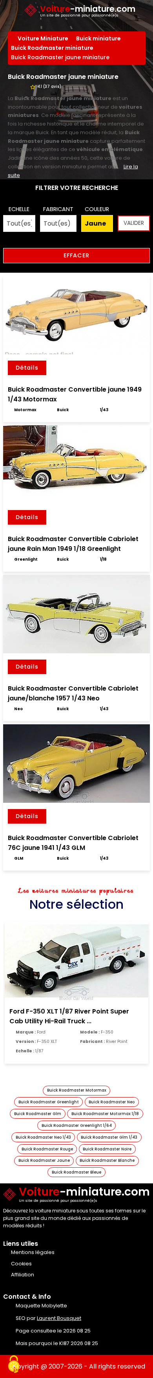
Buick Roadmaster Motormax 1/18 (105, 1113)
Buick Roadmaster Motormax (76, 1090)
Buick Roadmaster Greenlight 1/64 (77, 1125)
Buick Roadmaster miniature (52, 48)
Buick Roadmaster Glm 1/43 (109, 1137)
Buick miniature (98, 38)
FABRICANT (58, 209)
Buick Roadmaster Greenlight (48, 1102)
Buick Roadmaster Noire (107, 1149)
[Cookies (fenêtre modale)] (13, 1364)
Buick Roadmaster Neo (112, 1102)
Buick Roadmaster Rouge (47, 1149)
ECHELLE (19, 209)
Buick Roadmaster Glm (37, 1113)
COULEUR (97, 209)
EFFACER (77, 255)
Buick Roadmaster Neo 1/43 (43, 1137)
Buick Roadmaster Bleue (76, 1172)
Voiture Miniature (43, 38)
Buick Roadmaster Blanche (107, 1160)
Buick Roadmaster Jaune (44, 1160)
